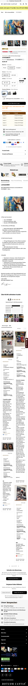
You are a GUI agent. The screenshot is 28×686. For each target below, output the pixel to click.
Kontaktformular (22, 572)
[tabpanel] (14, 235)
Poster (4, 67)
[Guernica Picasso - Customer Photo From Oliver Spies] (11, 316)
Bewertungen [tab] (5, 325)
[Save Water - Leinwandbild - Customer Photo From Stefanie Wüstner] (16, 316)
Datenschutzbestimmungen (11, 597)
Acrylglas (18, 67)
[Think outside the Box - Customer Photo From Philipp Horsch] (6, 316)
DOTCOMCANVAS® (8, 679)
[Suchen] (20, 4)
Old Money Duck (19, 551)
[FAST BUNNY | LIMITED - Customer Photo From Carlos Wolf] (11, 320)
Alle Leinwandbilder (9, 12)
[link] (14, 175)
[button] (8, 439)
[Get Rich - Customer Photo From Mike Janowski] (16, 320)
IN (24, 78)
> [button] (18, 566)
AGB (20, 597)
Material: (6, 64)
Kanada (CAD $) (6, 665)
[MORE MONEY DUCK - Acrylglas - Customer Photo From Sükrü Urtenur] (6, 320)
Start (2, 12)
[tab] (5, 181)
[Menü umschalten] (2, 4)
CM (22, 78)
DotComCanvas (10, 59)
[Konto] (23, 4)
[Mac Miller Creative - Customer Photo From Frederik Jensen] (21, 320)
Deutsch (15, 665)
